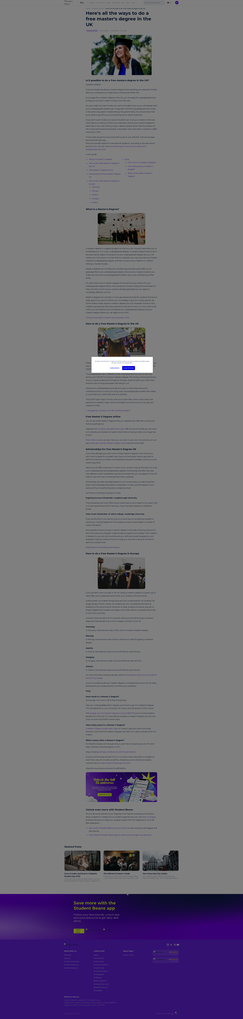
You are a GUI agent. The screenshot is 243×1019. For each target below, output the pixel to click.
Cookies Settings (114, 367)
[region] (122, 365)
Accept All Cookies (128, 368)
